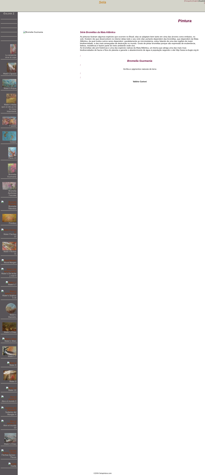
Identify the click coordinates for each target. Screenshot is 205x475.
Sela (102, 2)
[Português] (188, 1)
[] (204, 3)
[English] (195, 1)
